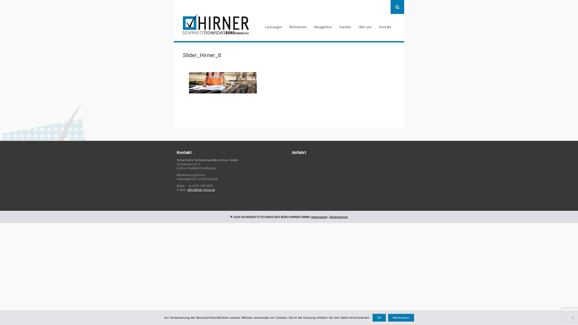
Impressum (319, 216)
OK (379, 317)
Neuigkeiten (323, 27)
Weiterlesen (401, 317)
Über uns (365, 27)
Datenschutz (338, 216)
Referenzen (298, 27)
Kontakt (385, 27)
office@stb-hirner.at (201, 189)
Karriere (345, 27)
